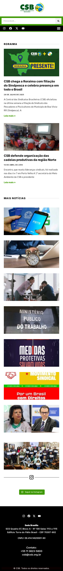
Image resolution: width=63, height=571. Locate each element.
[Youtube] (23, 28)
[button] (58, 28)
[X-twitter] (17, 28)
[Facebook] (10, 28)
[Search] (58, 21)
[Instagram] (4, 28)
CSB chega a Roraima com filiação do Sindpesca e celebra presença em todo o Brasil (31, 85)
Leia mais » (10, 115)
